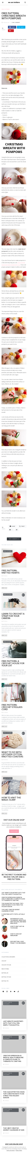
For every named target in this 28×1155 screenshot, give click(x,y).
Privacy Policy (19, 1150)
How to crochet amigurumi (16, 934)
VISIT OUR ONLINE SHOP (14, 1144)
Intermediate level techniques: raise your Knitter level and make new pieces (18, 921)
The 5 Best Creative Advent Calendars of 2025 (11, 910)
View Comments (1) (14, 539)
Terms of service (11, 1150)
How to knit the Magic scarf (11, 798)
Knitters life (5, 973)
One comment (16, 22)
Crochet (4, 961)
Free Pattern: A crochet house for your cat (13, 663)
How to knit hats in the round (17, 927)
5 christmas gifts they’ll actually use (13, 915)
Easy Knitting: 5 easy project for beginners (18, 942)
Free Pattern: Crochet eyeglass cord (12, 707)
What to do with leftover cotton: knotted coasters (12, 754)
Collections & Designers (8, 957)
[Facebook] (3, 991)
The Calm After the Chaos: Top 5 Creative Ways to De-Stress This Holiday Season (12, 905)
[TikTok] (18, 991)
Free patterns (6, 9)
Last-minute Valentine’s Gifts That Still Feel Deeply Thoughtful (13, 893)
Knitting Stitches (6, 977)
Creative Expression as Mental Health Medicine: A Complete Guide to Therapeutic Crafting (13, 899)
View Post (4, 587)
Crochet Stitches (6, 965)
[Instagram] (7, 991)
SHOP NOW (14, 831)
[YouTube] (14, 991)
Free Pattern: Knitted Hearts (10, 571)
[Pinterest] (10, 991)
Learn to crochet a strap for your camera (13, 616)
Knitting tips (5, 981)
